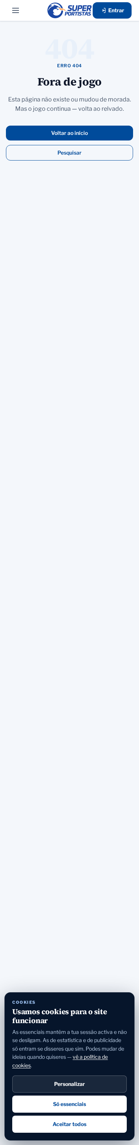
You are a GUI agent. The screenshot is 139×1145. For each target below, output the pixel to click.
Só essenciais (69, 1104)
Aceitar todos (69, 1124)
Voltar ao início (69, 133)
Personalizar (69, 1084)
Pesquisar (69, 152)
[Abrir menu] (15, 10)
